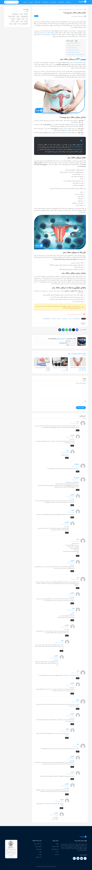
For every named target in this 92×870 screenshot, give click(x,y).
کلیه (19, 23)
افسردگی (26, 14)
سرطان (83, 323)
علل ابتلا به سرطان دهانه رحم (72, 50)
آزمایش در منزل (38, 846)
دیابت (23, 19)
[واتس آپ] (66, 329)
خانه (84, 9)
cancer (59, 318)
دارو (27, 19)
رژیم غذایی (13, 19)
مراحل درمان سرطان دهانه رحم (73, 52)
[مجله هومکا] (83, 1)
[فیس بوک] (77, 329)
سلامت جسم (53, 2)
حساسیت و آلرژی (12, 16)
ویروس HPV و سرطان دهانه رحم (73, 43)
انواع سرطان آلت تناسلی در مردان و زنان (61, 368)
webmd (54, 318)
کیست (10, 23)
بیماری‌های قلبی (15, 14)
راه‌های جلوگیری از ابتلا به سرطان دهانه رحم (75, 54)
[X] (73, 329)
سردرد (21, 21)
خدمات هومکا (37, 2)
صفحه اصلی (68, 2)
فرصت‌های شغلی (55, 849)
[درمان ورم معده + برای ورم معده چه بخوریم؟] (42, 361)
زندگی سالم (61, 2)
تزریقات (40, 854)
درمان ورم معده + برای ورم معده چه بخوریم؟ (42, 368)
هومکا (57, 844)
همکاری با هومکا (55, 846)
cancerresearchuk (47, 318)
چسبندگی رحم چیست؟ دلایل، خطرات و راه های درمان (78, 368)
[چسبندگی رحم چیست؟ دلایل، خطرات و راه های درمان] (78, 361)
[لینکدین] (70, 329)
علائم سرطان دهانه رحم (71, 47)
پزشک (40, 852)
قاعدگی (13, 21)
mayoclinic (65, 318)
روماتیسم (18, 19)
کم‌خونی (15, 23)
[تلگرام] (63, 329)
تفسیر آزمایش (39, 849)
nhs (70, 318)
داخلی (74, 9)
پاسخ (78, 430)
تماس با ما (31, 2)
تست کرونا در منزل (38, 844)
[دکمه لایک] (84, 314)
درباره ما (25, 2)
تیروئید (18, 16)
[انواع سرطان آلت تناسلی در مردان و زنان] (60, 361)
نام (85, 401)
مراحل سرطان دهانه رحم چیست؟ (73, 45)
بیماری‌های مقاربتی (24, 16)
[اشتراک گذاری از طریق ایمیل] (59, 329)
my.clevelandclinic (76, 318)
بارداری (21, 14)
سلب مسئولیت (39, 857)
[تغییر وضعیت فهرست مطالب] (75, 41)
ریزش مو (26, 21)
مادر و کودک (45, 2)
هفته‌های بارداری (25, 23)
